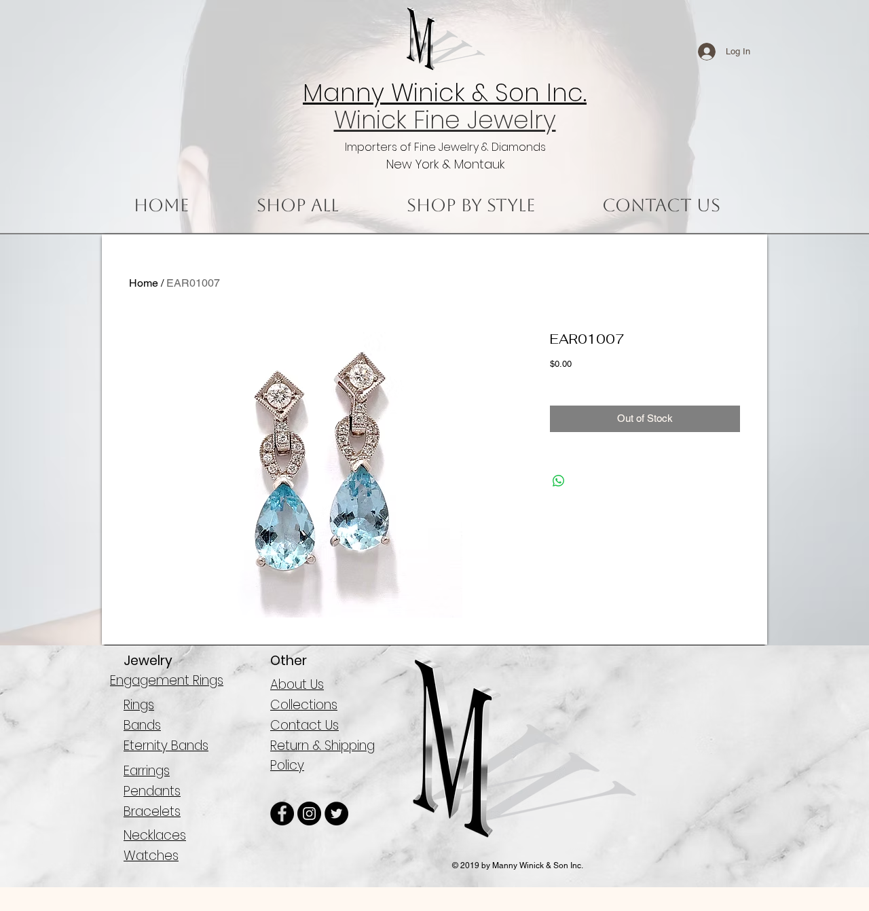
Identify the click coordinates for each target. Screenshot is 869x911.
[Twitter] (336, 813)
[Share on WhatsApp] (559, 481)
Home (143, 282)
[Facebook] (282, 813)
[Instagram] (309, 813)
